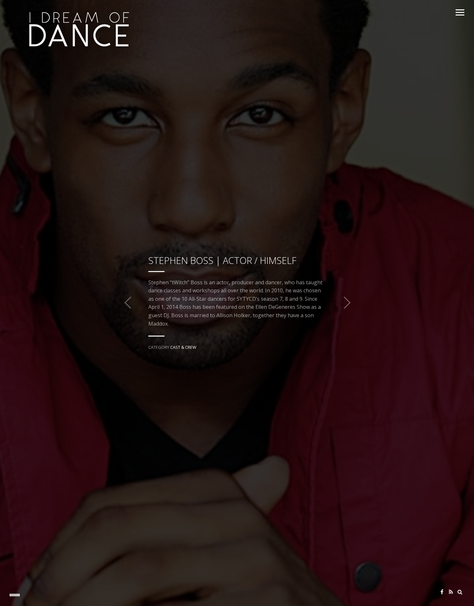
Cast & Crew (183, 347)
